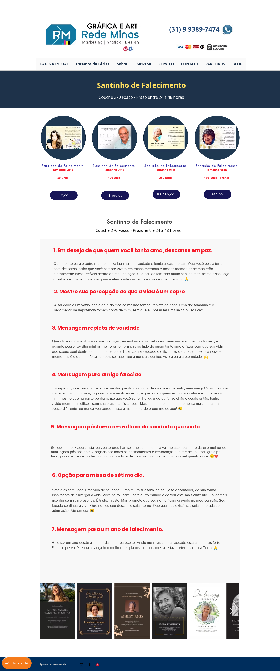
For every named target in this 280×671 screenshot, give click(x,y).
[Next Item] (231, 611)
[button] (166, 64)
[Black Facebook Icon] (89, 665)
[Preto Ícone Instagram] (81, 665)
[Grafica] (97, 665)
